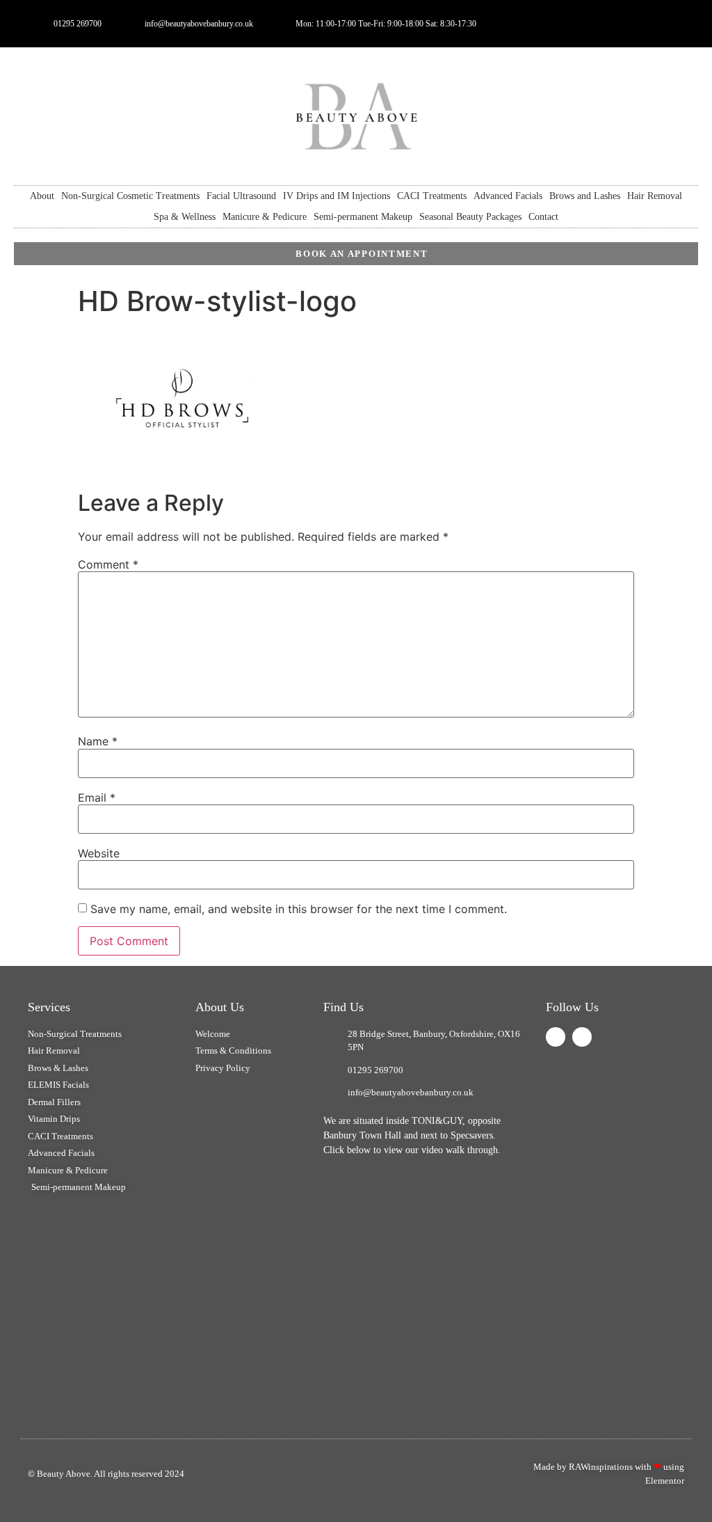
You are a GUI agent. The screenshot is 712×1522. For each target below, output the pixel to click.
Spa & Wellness (185, 217)
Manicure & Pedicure (264, 217)
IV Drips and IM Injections (336, 196)
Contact (543, 217)
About (42, 196)
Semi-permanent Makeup (363, 217)
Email (96, 797)
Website (99, 853)
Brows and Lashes (584, 196)
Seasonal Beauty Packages (470, 217)
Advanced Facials (508, 196)
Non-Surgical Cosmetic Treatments (130, 196)
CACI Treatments (432, 196)
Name (98, 741)
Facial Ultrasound (241, 196)
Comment (108, 564)
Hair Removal (654, 196)
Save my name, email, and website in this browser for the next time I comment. (298, 908)
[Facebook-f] (635, 23)
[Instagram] (582, 1037)
